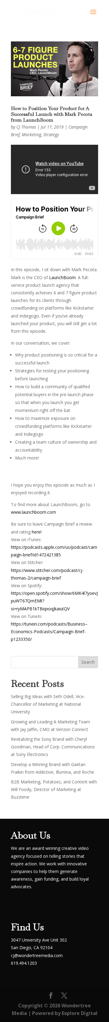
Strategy (51, 134)
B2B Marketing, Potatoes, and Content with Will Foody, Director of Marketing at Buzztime (54, 789)
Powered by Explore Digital (64, 1013)
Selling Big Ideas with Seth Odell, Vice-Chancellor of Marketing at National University (48, 704)
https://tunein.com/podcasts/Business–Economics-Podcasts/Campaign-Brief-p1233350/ (49, 631)
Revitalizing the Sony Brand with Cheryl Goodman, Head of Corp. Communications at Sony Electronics (53, 746)
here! (36, 532)
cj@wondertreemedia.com (37, 955)
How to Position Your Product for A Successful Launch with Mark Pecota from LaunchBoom (51, 114)
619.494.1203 (24, 963)
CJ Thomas (26, 127)
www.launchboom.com (33, 512)
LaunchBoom (62, 277)
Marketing (31, 134)
